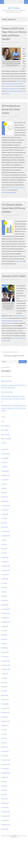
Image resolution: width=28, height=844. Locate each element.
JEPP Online (14, 8)
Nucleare (22, 835)
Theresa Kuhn (20, 81)
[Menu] (2, 2)
